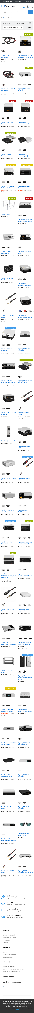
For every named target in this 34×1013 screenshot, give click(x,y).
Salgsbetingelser (8, 957)
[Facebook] (3, 986)
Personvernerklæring (9, 954)
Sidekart (5, 942)
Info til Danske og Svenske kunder (13, 969)
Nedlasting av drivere (9, 937)
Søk (30, 12)
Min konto (6, 952)
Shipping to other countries (11, 971)
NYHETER (19, 1)
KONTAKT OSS (8, 1)
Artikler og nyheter (9, 966)
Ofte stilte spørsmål (9, 935)
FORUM (29, 1)
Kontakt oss (6, 940)
